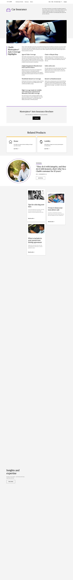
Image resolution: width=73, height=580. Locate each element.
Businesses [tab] (27, 1)
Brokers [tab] (31, 1)
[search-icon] (61, 2)
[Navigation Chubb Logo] (9, 2)
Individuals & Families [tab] (19, 1)
